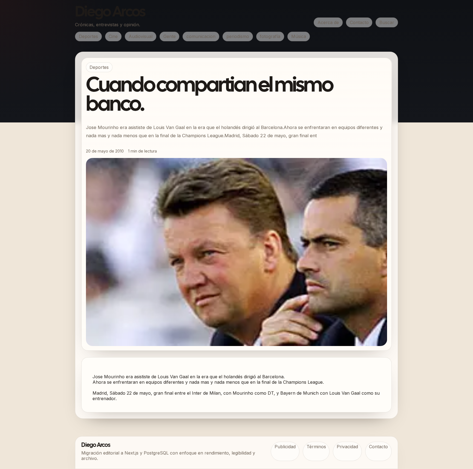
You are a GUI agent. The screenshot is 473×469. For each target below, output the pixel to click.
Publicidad (285, 446)
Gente (169, 36)
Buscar (386, 22)
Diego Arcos (110, 12)
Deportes (88, 36)
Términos (316, 446)
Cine (113, 36)
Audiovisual (140, 36)
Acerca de (328, 22)
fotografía (270, 36)
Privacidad (347, 446)
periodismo (237, 36)
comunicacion (200, 36)
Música (298, 36)
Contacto (359, 22)
